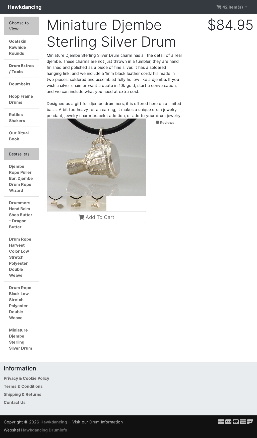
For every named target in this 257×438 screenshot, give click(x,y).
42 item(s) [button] (232, 7)
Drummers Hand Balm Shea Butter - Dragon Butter (20, 214)
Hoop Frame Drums (21, 99)
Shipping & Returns (22, 394)
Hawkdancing (25, 7)
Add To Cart (99, 217)
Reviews (166, 122)
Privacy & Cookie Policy (26, 378)
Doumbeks (19, 83)
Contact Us (15, 402)
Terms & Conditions (23, 386)
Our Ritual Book (19, 135)
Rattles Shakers (17, 117)
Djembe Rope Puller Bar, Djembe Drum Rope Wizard (21, 178)
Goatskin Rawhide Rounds (17, 47)
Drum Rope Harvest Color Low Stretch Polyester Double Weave (20, 257)
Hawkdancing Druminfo (44, 429)
